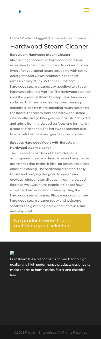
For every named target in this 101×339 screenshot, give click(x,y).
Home (14, 38)
